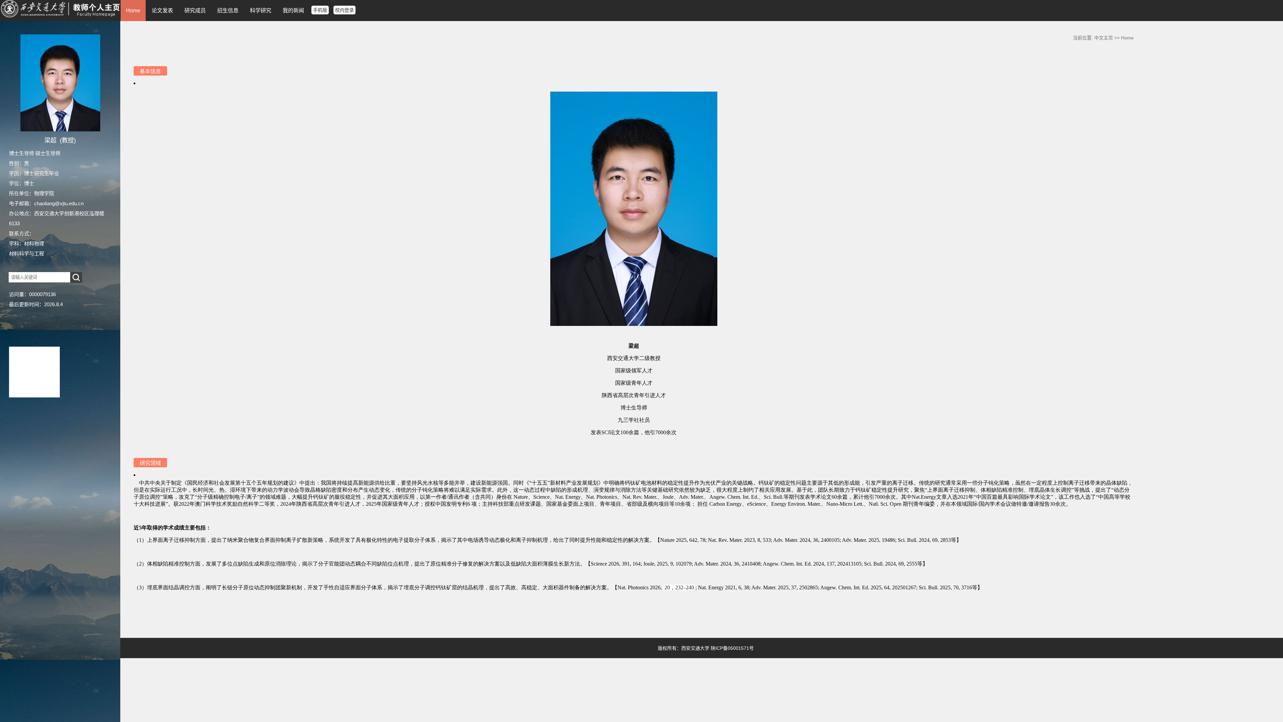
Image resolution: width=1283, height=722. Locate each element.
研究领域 (150, 463)
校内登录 (344, 10)
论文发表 (162, 10)
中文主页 (1103, 37)
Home (133, 10)
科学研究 (260, 10)
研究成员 (195, 10)
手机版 (320, 10)
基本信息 (150, 71)
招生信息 (228, 10)
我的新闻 (293, 10)
